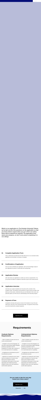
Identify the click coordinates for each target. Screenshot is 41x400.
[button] (39, 1)
